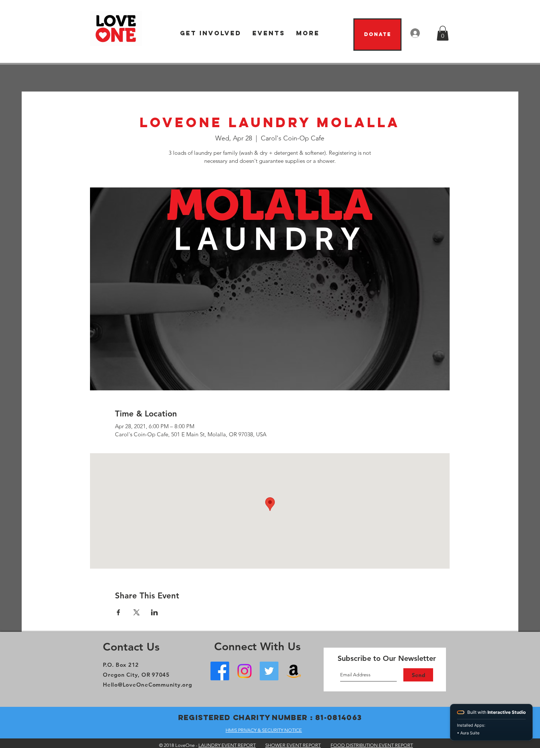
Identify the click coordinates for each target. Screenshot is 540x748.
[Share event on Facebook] (118, 612)
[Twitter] (269, 671)
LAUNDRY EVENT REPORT (227, 745)
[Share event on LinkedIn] (154, 612)
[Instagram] (244, 671)
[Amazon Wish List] (293, 671)
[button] (210, 33)
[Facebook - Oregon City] (219, 671)
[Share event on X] (136, 612)
